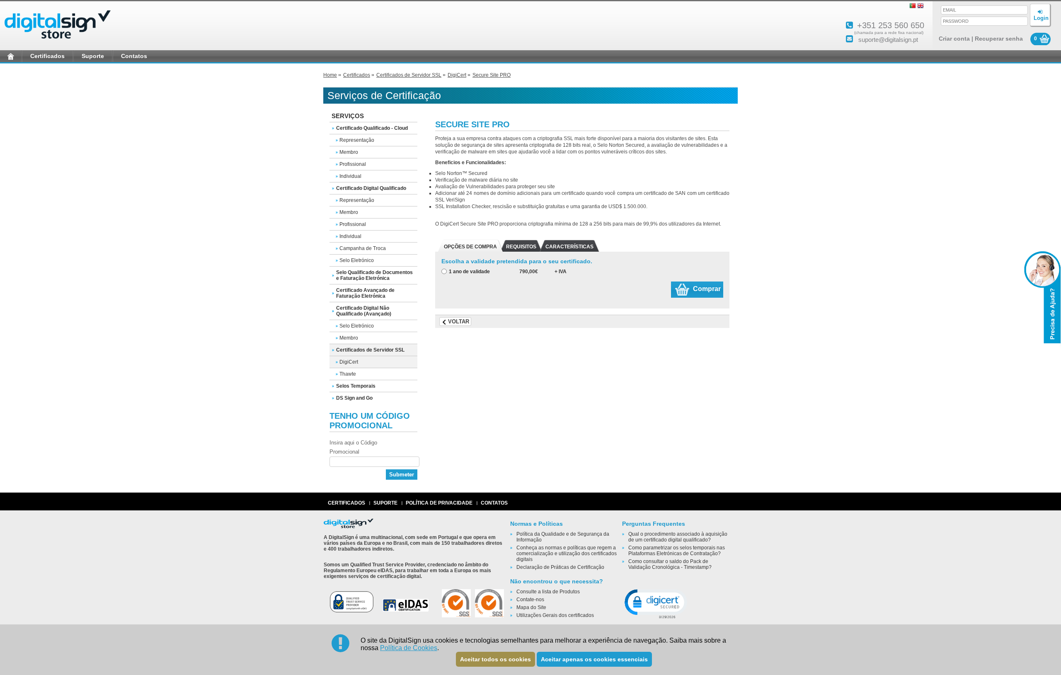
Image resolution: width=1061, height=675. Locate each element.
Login (1041, 18)
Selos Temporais (355, 386)
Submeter (401, 474)
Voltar (458, 321)
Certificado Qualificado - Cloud (372, 128)
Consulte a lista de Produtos (548, 592)
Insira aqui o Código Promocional (353, 447)
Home (330, 75)
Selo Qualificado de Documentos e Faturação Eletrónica (374, 275)
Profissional (352, 164)
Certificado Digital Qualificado (371, 188)
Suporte (93, 56)
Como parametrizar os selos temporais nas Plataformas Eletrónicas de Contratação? (676, 550)
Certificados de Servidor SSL (408, 75)
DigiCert (457, 75)
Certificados (47, 56)
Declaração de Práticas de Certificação (560, 567)
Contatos (134, 56)
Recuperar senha (999, 38)
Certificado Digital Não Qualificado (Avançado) (363, 311)
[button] (655, 603)
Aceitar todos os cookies (495, 659)
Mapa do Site (531, 607)
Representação (356, 140)
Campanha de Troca (362, 248)
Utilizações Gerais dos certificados (555, 615)
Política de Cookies (408, 647)
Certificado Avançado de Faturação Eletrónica (365, 293)
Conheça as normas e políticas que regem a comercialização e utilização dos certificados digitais (566, 553)
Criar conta (954, 38)
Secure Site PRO (491, 75)
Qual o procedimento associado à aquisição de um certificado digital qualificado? (677, 537)
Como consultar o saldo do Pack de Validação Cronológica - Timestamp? (670, 564)
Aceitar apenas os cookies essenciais (594, 659)
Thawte (347, 374)
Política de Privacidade (439, 503)
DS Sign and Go (354, 398)
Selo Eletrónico (356, 260)
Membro (348, 152)
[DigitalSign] (58, 40)
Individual (350, 176)
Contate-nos (530, 599)
